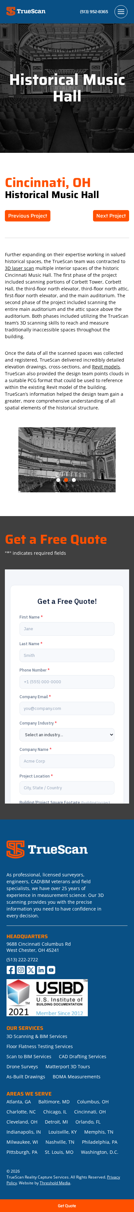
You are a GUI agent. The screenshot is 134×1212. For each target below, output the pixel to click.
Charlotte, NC (21, 1112)
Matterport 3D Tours (68, 1066)
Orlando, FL (87, 1122)
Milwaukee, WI (22, 1142)
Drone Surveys (22, 1066)
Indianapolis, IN (24, 1132)
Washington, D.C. (99, 1152)
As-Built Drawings (26, 1076)
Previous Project (27, 216)
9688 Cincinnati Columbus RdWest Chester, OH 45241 (39, 947)
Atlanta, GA (19, 1102)
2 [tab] (67, 480)
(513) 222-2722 (22, 959)
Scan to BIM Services (29, 1056)
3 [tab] (75, 480)
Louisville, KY (62, 1132)
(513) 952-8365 (94, 11)
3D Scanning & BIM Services (37, 1036)
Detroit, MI (56, 1122)
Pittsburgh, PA (22, 1152)
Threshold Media (55, 1183)
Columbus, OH (93, 1102)
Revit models (106, 367)
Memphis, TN (99, 1132)
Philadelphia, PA (99, 1142)
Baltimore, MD (54, 1102)
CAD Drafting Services (82, 1056)
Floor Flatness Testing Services (40, 1046)
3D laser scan (19, 268)
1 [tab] (59, 480)
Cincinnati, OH (90, 1112)
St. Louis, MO (59, 1152)
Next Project (111, 216)
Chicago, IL (55, 1112)
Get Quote (67, 1206)
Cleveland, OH (22, 1122)
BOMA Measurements (76, 1076)
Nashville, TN (60, 1142)
